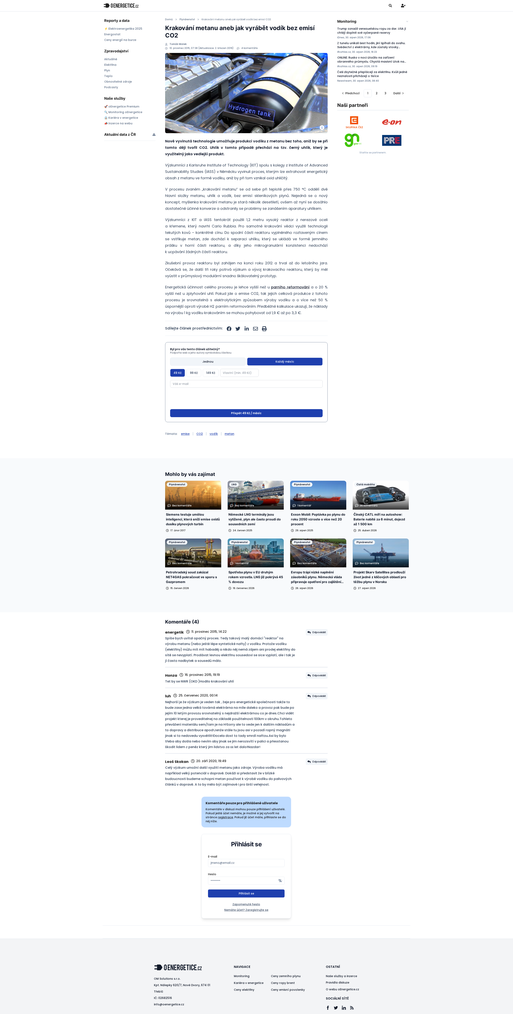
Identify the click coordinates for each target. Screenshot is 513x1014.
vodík (214, 434)
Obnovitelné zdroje (118, 82)
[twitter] (237, 328)
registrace (225, 817)
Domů (169, 19)
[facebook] (229, 328)
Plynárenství (187, 19)
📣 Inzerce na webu (118, 123)
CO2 (199, 434)
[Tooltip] (154, 134)
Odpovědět (319, 632)
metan (229, 434)
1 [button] (367, 93)
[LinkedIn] (346, 1008)
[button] (350, 93)
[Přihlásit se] (403, 6)
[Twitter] (338, 1008)
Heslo (212, 874)
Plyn (107, 70)
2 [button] (377, 93)
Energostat (112, 34)
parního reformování (290, 287)
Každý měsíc (285, 362)
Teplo (108, 76)
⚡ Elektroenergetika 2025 (123, 29)
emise (185, 434)
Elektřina (110, 65)
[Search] (390, 6)
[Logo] (121, 5)
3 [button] (385, 93)
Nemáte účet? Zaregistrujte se (246, 910)
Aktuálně (110, 59)
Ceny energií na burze (120, 40)
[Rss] (354, 1008)
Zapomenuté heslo (246, 904)
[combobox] (373, 21)
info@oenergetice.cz (169, 1004)
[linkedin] (246, 328)
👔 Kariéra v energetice (121, 118)
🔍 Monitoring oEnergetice (123, 112)
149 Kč (210, 373)
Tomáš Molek (178, 44)
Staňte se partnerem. (373, 152)
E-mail (212, 857)
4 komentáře (249, 48)
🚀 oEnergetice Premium (121, 106)
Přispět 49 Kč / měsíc (246, 413)
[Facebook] (330, 1008)
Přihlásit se (246, 893)
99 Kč (194, 373)
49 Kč (178, 373)
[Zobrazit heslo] (280, 880)
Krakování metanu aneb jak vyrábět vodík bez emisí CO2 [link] (236, 19)
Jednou (207, 362)
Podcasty (111, 87)
